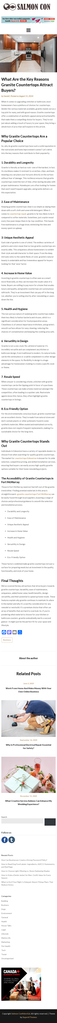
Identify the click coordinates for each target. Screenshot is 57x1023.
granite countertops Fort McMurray (34, 494)
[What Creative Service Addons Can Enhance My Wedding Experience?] (28, 774)
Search (4, 817)
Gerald (6, 96)
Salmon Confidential (21, 1013)
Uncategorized (7, 958)
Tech (3, 950)
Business (7, 640)
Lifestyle (4, 934)
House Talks (6, 925)
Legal (3, 930)
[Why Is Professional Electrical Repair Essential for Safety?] (28, 717)
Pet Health (5, 946)
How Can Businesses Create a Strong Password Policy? (24, 860)
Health (4, 921)
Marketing (5, 942)
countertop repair (18, 214)
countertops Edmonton (26, 458)
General (4, 917)
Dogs (3, 909)
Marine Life (5, 938)
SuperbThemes (30, 1017)
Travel (3, 954)
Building (4, 901)
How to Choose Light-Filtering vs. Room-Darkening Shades (25, 871)
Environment (6, 913)
